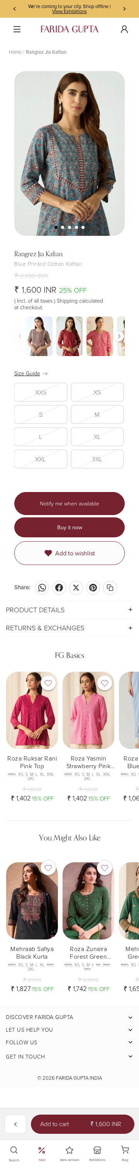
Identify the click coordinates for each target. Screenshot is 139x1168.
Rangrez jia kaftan (46, 51)
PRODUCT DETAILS (35, 609)
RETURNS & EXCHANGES (45, 627)
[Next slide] (124, 8)
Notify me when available (69, 503)
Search (14, 1160)
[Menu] (17, 29)
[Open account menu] (124, 29)
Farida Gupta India (79, 1077)
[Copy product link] (110, 588)
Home (15, 51)
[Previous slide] (14, 8)
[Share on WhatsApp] (42, 588)
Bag (129, 1154)
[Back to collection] (15, 1124)
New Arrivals (69, 1159)
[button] (119, 336)
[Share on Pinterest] (93, 588)
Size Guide (27, 373)
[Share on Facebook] (59, 588)
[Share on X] (76, 588)
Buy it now (69, 527)
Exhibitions (97, 1159)
